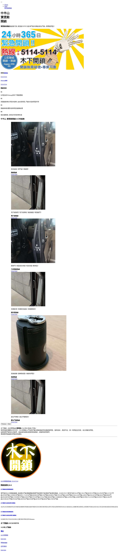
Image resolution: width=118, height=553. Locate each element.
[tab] (59, 489)
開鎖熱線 (6, 72)
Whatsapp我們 (4, 80)
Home (6, 4)
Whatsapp (4, 542)
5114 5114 (4, 77)
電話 (2, 531)
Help (5, 6)
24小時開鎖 (4, 535)
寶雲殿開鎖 (8, 8)
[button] (59, 489)
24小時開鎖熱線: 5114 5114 (9, 481)
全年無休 (4, 546)
